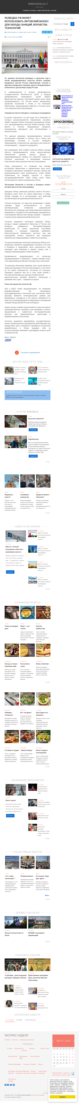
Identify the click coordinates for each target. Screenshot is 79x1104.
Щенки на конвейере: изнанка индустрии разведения (44, 804)
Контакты (15, 1040)
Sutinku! (63, 1097)
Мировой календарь (38, 962)
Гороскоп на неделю (62, 144)
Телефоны (26, 1064)
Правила (33, 1064)
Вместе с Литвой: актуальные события (16, 534)
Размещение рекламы (27, 1040)
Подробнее (33, 429)
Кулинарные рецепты (11, 609)
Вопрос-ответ (45, 1048)
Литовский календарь (15, 962)
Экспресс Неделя (10, 607)
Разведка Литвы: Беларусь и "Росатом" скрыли (19, 380)
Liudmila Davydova (11, 32)
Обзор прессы (12, 1056)
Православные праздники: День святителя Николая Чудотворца (38, 977)
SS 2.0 (19, 1097)
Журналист (10, 419)
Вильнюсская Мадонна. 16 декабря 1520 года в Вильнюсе (20, 1005)
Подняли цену (33, 439)
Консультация (12, 417)
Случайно (19, 1020)
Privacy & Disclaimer (38, 1095)
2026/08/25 (32, 411)
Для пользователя (63, 183)
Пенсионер (11, 532)
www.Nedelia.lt (38, 3)
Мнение (31, 1048)
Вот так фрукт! (26, 713)
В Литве (53, 10)
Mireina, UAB (47, 1091)
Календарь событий (14, 960)
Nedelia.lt (7, 1040)
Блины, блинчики (42, 664)
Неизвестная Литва (14, 918)
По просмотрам (30, 1020)
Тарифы (18, 1064)
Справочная (12, 1064)
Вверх (69, 1075)
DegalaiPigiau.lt (57, 1075)
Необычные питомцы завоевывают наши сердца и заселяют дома (43, 831)
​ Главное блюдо (26, 750)
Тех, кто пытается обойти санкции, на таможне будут (44, 370)
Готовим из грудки (12, 750)
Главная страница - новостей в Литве (36, 10)
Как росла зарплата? (36, 419)
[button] (8, 868)
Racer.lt (64, 1075)
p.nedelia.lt (66, 1073)
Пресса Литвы (35, 1056)
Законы (40, 1064)
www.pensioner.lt (57, 1073)
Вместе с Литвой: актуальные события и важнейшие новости (14, 549)
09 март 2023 (22, 32)
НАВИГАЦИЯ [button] (39, 7)
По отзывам (10, 1020)
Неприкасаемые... (27, 876)
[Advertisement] (40, 467)
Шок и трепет (11, 800)
